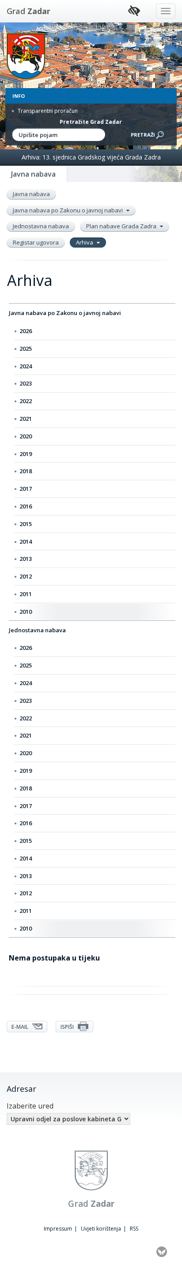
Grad (28, 11)
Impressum (58, 1228)
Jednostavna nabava (41, 226)
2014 (25, 541)
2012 (25, 576)
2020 (25, 436)
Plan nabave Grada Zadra (122, 226)
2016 (25, 506)
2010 (25, 612)
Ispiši (68, 1027)
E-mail (20, 1027)
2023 (25, 383)
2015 (25, 524)
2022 (25, 401)
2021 (25, 419)
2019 (25, 454)
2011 (25, 594)
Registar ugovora (36, 242)
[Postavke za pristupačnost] (134, 11)
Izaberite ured (30, 1106)
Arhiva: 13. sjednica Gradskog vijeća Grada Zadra (91, 157)
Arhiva (85, 242)
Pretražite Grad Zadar (91, 122)
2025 (25, 348)
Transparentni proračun (47, 111)
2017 (25, 489)
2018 (25, 471)
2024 (25, 366)
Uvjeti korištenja (101, 1228)
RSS (134, 1228)
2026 (25, 331)
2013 (25, 559)
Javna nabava (31, 194)
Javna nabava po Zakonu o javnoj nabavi (68, 210)
